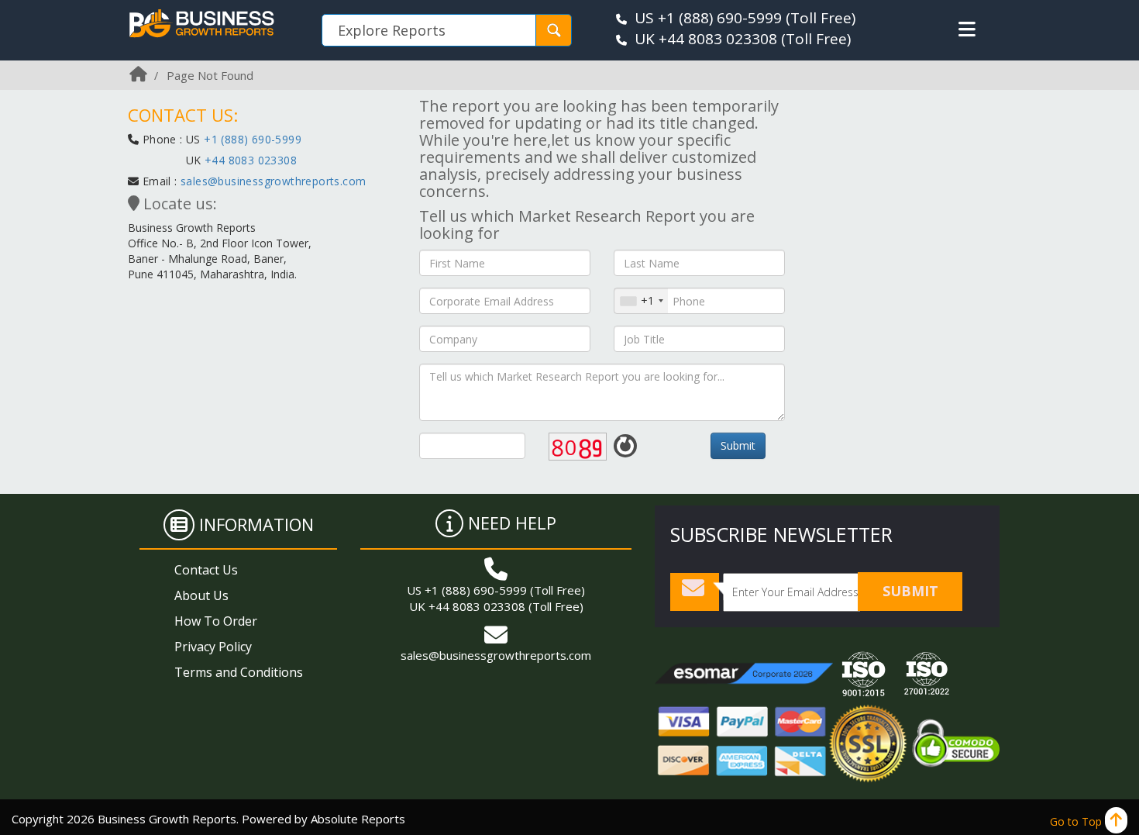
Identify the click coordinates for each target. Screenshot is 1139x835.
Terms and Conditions (238, 672)
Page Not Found (210, 75)
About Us (201, 595)
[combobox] (641, 300)
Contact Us (206, 569)
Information (256, 524)
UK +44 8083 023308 (706, 39)
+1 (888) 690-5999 (252, 139)
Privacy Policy (213, 646)
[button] (967, 29)
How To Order (215, 621)
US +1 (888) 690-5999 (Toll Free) (496, 590)
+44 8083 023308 (249, 160)
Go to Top (1077, 821)
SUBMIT (910, 590)
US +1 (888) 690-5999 (708, 18)
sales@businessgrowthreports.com (273, 181)
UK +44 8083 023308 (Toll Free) (496, 606)
